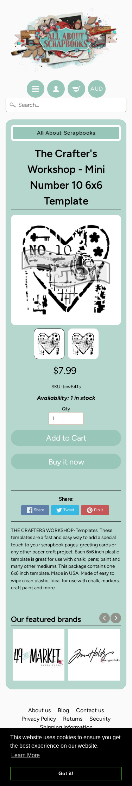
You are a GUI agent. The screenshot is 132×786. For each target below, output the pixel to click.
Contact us (90, 710)
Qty (66, 408)
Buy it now (66, 462)
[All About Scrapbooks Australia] (66, 41)
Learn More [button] (25, 755)
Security (100, 718)
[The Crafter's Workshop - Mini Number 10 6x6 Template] (49, 344)
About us (39, 710)
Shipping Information (66, 727)
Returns (72, 718)
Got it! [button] (66, 773)
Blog (63, 710)
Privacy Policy (38, 718)
